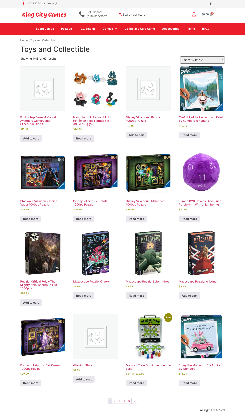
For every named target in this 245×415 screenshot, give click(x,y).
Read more (83, 138)
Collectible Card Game (140, 28)
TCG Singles (87, 28)
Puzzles (66, 28)
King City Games (44, 14)
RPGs (205, 28)
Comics (108, 28)
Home (24, 40)
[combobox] (152, 14)
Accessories (170, 28)
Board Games (45, 28)
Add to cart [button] (31, 138)
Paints (191, 28)
